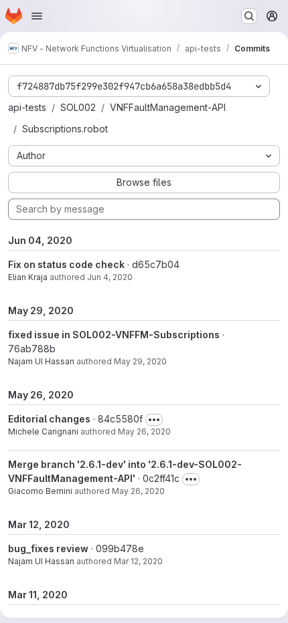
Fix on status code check (66, 264)
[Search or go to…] (249, 16)
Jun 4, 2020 (110, 277)
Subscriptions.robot (65, 128)
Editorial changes (49, 418)
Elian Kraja (28, 277)
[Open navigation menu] (37, 16)
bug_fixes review (48, 548)
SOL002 (78, 107)
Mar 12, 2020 (138, 561)
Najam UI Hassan (41, 361)
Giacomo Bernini (40, 491)
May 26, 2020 (144, 431)
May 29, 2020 (140, 361)
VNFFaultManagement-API (168, 107)
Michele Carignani (43, 431)
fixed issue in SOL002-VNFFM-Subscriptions (114, 334)
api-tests (27, 107)
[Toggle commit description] (154, 420)
